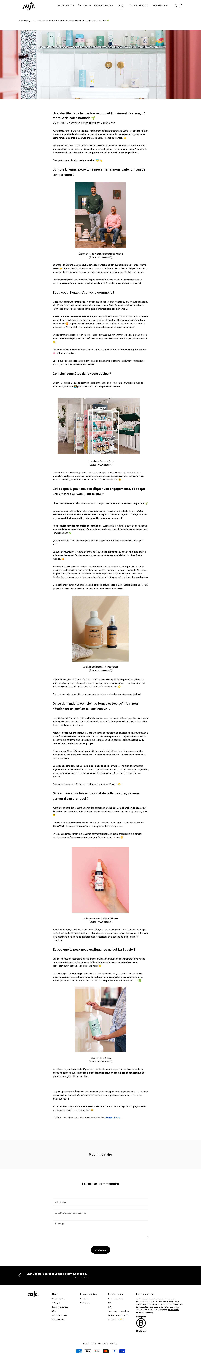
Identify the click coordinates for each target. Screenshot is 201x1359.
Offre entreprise (138, 5)
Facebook (84, 1299)
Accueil (21, 20)
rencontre (109, 123)
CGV (109, 1307)
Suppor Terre (113, 1117)
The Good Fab (160, 5)
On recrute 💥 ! (115, 1319)
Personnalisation (103, 5)
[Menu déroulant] (74, 6)
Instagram (85, 1303)
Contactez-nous (115, 1299)
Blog (120, 5)
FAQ (109, 1303)
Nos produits (65, 5)
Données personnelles (118, 1311)
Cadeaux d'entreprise (118, 1315)
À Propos (83, 5)
